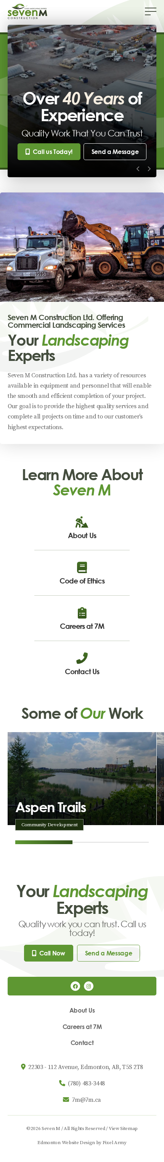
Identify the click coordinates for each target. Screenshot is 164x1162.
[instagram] (88, 986)
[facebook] (75, 986)
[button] (150, 11)
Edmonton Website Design (66, 1143)
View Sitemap (123, 1128)
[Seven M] (27, 11)
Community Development (49, 825)
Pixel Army (115, 1143)
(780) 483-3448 (86, 1083)
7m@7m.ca (86, 1100)
